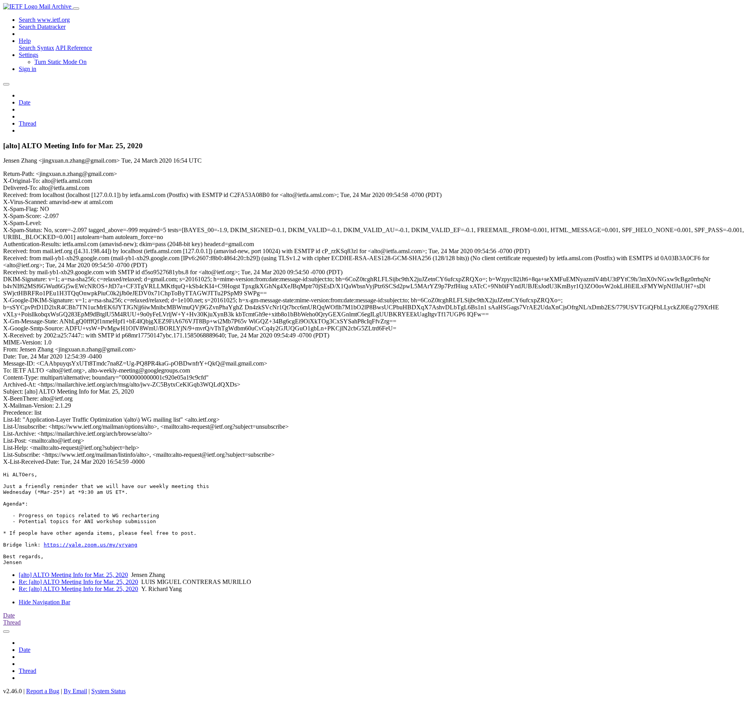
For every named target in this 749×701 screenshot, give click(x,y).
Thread (27, 123)
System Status (108, 691)
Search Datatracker (42, 26)
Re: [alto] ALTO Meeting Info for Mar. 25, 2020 (78, 582)
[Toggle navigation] (76, 8)
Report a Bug (42, 691)
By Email (75, 691)
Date (24, 102)
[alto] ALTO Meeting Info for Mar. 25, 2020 (73, 574)
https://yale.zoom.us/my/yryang (90, 545)
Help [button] (25, 40)
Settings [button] (28, 54)
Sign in (27, 69)
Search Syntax (36, 47)
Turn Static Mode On (60, 62)
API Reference (73, 47)
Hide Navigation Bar (44, 602)
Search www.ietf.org (44, 19)
